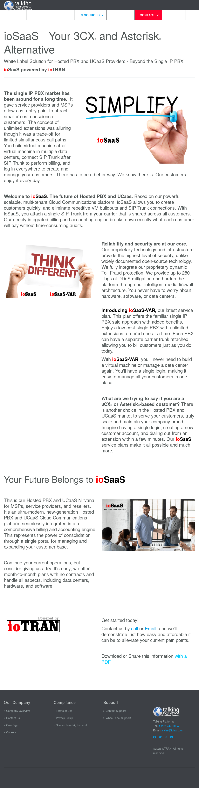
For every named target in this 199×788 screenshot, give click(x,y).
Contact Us (13, 718)
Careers (11, 732)
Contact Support (116, 711)
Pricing (61, 15)
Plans (37, 15)
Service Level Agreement (71, 725)
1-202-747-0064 (169, 726)
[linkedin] (166, 737)
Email (150, 628)
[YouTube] (171, 737)
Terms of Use (64, 711)
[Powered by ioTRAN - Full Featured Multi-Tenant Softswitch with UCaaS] (51, 625)
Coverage (12, 725)
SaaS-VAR (144, 310)
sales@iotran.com (173, 730)
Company (120, 15)
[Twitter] (160, 737)
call (134, 628)
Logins (173, 15)
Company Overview (18, 711)
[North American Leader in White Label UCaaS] (167, 711)
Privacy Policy (64, 718)
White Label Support (118, 718)
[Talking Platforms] (18, 5)
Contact (148, 15)
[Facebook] (154, 737)
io (131, 310)
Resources (89, 15)
